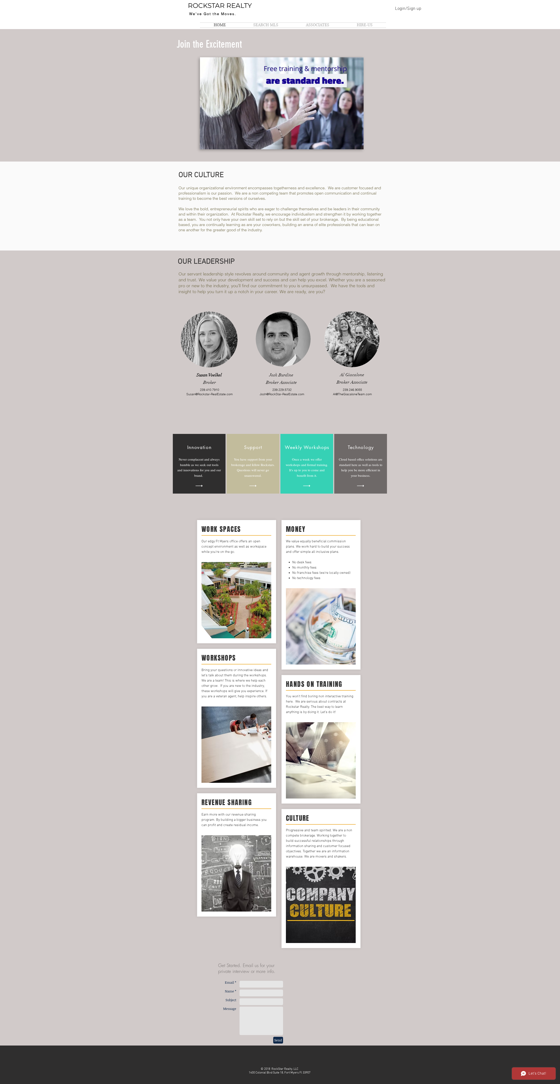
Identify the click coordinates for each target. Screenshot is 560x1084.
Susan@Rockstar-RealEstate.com (209, 394)
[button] (281, 144)
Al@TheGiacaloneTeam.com (352, 394)
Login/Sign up (408, 8)
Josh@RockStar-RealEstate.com (282, 394)
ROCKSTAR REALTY (220, 6)
